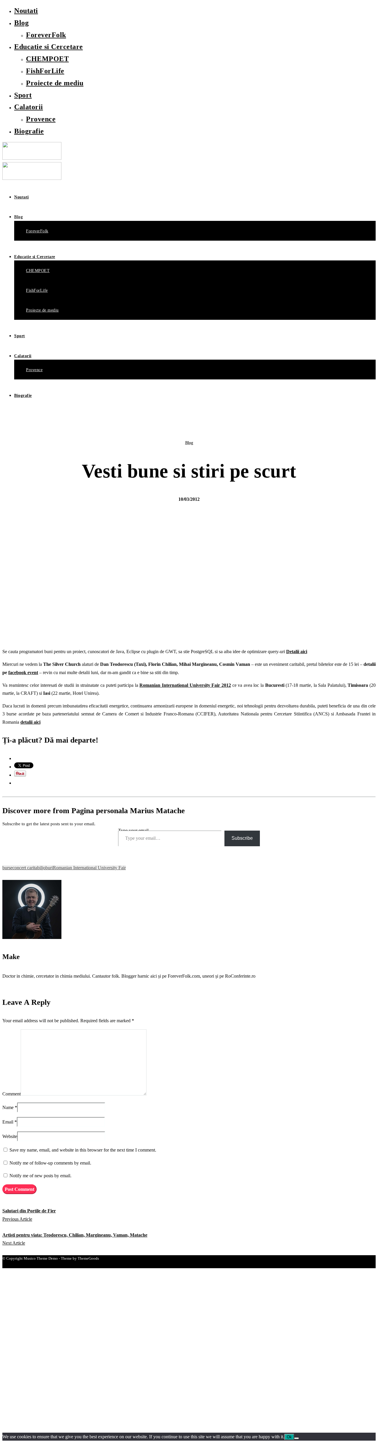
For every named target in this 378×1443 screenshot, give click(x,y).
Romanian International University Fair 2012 (185, 685)
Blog (21, 23)
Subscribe (242, 838)
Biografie (29, 131)
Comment (11, 1093)
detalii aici (30, 722)
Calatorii (28, 107)
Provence (41, 119)
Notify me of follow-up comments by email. (50, 1162)
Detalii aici (296, 651)
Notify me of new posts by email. (40, 1175)
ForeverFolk (46, 35)
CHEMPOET (47, 59)
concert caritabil (27, 867)
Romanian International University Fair (89, 867)
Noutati (26, 10)
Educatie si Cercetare (48, 46)
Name (8, 1107)
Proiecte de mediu (55, 83)
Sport (23, 95)
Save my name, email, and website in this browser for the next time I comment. (82, 1149)
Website (9, 1136)
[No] (296, 1438)
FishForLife (45, 71)
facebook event (23, 672)
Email (7, 1121)
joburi (47, 867)
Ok (289, 1437)
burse (7, 867)
